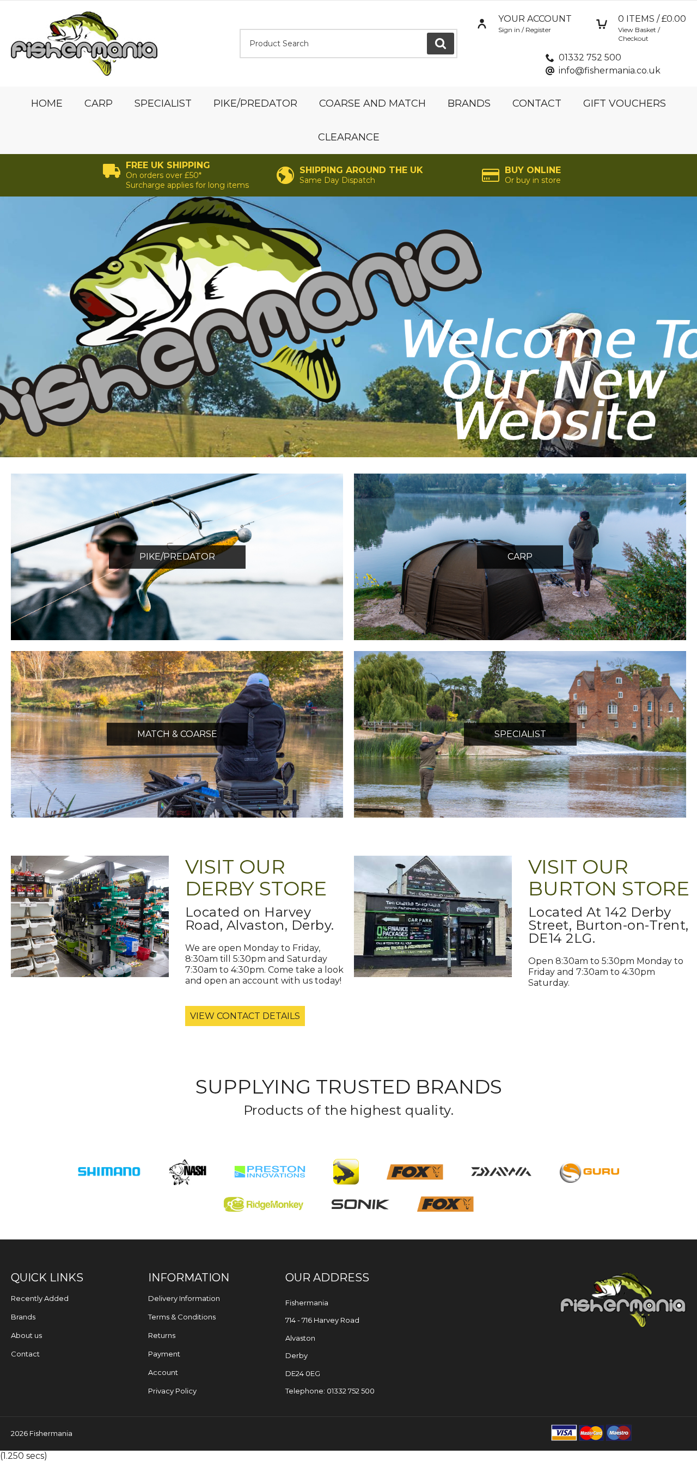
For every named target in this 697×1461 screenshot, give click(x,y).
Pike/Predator (255, 103)
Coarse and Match (372, 103)
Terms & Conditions (182, 1316)
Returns (161, 1335)
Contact (536, 103)
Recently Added (40, 1298)
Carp (98, 103)
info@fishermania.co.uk (610, 70)
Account (163, 1372)
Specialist (163, 103)
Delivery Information (184, 1298)
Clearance (349, 137)
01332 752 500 (590, 57)
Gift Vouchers (624, 103)
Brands (469, 103)
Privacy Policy (172, 1390)
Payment (164, 1353)
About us (26, 1335)
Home (47, 103)
